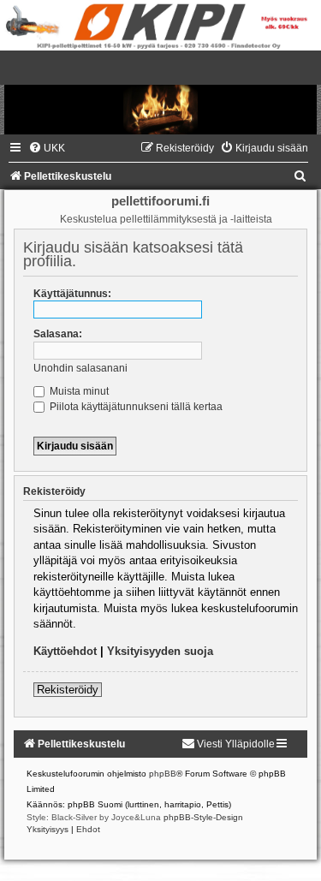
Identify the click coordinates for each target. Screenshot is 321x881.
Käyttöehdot (65, 651)
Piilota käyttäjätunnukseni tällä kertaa (135, 407)
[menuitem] (46, 148)
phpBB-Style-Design (203, 817)
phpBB (162, 773)
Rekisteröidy (67, 689)
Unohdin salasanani (80, 368)
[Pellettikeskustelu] (160, 92)
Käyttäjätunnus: (72, 294)
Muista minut (78, 391)
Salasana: (57, 334)
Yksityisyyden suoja (160, 651)
